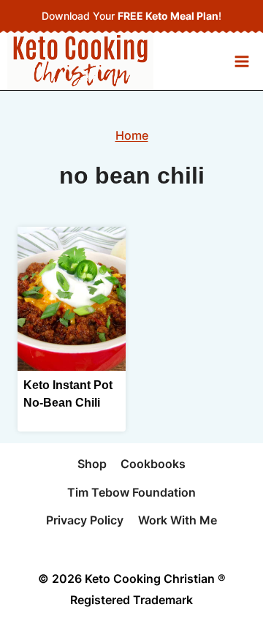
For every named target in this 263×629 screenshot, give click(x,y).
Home (131, 135)
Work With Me (177, 520)
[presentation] (72, 299)
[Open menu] (241, 61)
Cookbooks (153, 463)
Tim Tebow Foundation (131, 492)
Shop (92, 463)
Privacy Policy (84, 520)
